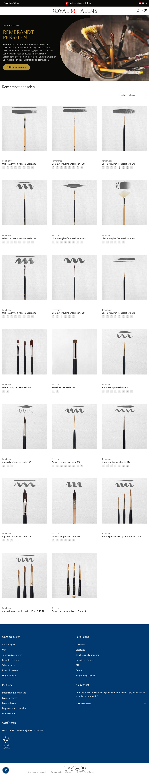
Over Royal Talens (11, 3)
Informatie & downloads (14, 692)
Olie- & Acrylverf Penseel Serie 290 (19, 312)
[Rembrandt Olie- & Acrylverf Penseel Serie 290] (24, 277)
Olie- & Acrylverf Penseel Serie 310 (118, 312)
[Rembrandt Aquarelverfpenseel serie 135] (74, 501)
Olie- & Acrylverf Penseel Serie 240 (118, 163)
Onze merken (9, 644)
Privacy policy (56, 772)
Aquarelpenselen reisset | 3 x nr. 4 (69, 611)
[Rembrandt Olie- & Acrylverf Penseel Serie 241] (24, 203)
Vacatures (80, 649)
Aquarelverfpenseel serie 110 (66, 462)
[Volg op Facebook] (66, 768)
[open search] (138, 11)
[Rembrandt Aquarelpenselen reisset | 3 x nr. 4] (74, 575)
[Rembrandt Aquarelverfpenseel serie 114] (124, 426)
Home (5, 25)
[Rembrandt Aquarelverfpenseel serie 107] (24, 426)
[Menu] (24, 11)
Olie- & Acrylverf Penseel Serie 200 (19, 163)
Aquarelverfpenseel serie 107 (16, 462)
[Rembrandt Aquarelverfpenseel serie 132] (24, 501)
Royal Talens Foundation (88, 655)
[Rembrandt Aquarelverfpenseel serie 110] (74, 426)
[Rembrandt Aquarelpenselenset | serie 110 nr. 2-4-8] (124, 501)
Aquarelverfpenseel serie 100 (116, 387)
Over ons (80, 644)
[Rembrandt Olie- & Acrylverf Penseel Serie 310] (124, 277)
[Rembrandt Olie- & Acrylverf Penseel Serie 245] (74, 203)
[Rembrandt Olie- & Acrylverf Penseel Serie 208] (74, 128)
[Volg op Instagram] (71, 768)
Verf (4, 649)
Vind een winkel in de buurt (80, 3)
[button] (143, 3)
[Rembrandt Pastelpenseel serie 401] (74, 352)
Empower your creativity (14, 708)
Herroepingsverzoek (85, 675)
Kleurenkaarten (9, 698)
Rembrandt (14, 25)
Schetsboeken (9, 665)
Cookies (68, 772)
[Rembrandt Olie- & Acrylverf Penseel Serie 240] (124, 128)
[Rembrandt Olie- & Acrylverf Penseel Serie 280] (124, 203)
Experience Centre (85, 660)
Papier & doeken (10, 670)
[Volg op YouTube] (83, 768)
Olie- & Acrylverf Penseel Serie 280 (118, 238)
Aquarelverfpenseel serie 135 (66, 536)
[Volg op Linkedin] (77, 768)
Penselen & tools (10, 660)
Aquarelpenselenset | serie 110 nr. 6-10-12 (23, 611)
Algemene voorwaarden (38, 772)
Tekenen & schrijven (12, 655)
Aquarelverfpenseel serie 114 (116, 462)
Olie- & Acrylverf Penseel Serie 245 (69, 238)
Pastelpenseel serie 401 (63, 387)
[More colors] (32, 167)
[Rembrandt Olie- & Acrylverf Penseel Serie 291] (74, 277)
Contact (80, 670)
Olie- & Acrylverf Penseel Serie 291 (69, 312)
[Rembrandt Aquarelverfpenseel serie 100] (124, 352)
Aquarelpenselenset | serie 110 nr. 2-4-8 (121, 536)
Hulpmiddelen (9, 675)
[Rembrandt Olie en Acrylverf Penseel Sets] (24, 352)
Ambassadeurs (9, 713)
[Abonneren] (144, 704)
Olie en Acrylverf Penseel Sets (16, 387)
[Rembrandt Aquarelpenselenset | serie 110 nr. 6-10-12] (24, 575)
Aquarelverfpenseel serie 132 (16, 536)
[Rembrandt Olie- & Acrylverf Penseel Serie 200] (24, 128)
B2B (77, 665)
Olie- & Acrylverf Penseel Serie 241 (19, 238)
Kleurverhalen (9, 703)
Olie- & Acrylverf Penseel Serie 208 (69, 163)
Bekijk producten (15, 67)
